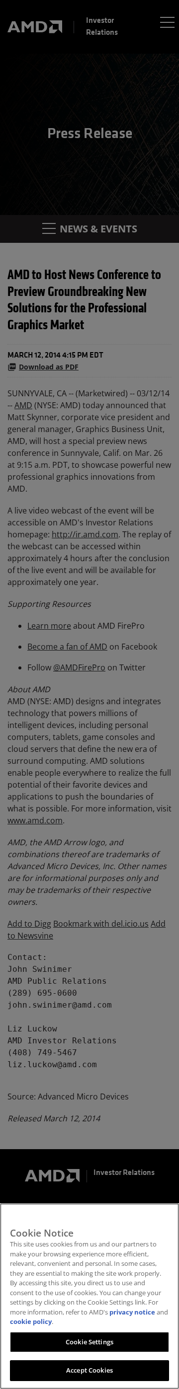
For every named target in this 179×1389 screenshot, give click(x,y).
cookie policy (31, 1321)
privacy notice (132, 1312)
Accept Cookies (89, 1370)
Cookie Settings (89, 1341)
